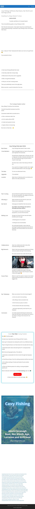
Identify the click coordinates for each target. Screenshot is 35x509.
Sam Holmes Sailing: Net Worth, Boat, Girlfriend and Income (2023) (14, 481)
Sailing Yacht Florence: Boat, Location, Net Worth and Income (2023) (14, 488)
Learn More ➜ (17, 374)
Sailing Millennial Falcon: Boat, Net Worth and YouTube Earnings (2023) (15, 489)
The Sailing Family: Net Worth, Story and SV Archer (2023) (12, 476)
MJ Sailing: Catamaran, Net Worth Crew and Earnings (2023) (12, 493)
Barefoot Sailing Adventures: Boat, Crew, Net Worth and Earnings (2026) (15, 490)
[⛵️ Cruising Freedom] (2, 6)
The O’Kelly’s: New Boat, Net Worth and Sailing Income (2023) (13, 478)
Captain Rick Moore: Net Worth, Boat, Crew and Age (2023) (12, 483)
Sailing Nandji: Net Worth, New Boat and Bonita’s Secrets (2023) (13, 486)
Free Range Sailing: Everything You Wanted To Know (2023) (12, 494)
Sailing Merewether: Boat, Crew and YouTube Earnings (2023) (13, 500)
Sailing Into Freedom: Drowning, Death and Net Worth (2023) (13, 496)
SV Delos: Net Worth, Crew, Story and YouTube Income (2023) (13, 475)
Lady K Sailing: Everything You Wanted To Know (10, 499)
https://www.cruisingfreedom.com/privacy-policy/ (20, 505)
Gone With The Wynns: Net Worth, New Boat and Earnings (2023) (13, 479)
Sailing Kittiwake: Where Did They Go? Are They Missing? (12, 497)
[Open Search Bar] (29, 6)
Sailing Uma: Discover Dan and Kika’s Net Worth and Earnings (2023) (14, 482)
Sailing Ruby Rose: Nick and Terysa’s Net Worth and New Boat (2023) (14, 474)
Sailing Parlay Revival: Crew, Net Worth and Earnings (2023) (12, 485)
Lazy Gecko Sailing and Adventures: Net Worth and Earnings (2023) (14, 492)
